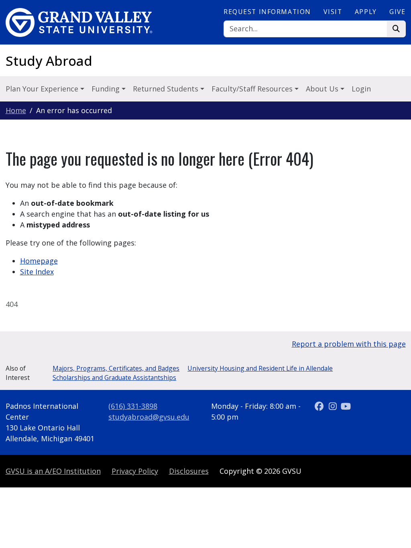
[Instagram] (333, 406)
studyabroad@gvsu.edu (148, 417)
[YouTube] (346, 406)
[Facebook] (320, 406)
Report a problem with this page (349, 344)
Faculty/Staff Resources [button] (253, 88)
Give (397, 11)
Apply (366, 11)
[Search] (396, 29)
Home (16, 110)
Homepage (39, 261)
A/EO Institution (53, 471)
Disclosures (189, 471)
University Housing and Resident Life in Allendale (260, 368)
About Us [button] (323, 88)
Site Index (37, 271)
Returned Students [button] (166, 88)
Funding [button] (107, 88)
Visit (333, 11)
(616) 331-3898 (132, 406)
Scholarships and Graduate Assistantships (114, 377)
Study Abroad (49, 61)
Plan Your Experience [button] (43, 88)
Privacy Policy (135, 471)
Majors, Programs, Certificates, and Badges (116, 368)
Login (361, 88)
